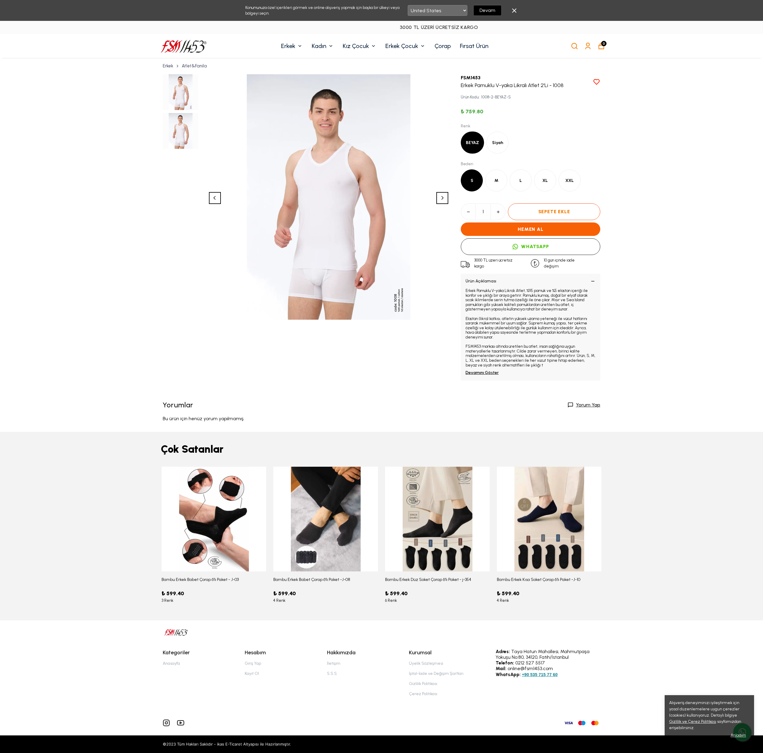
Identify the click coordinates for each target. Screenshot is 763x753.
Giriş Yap (253, 663)
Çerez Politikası (423, 693)
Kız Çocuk (356, 46)
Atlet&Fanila (194, 66)
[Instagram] (166, 722)
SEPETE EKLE (554, 211)
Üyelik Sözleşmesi (426, 663)
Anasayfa (171, 663)
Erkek (288, 46)
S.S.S (332, 673)
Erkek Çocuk (401, 46)
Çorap (443, 46)
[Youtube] (180, 722)
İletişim (333, 663)
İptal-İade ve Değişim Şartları (436, 673)
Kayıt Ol (252, 673)
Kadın (319, 46)
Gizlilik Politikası (423, 683)
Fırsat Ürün (474, 46)
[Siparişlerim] (588, 46)
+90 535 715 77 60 (540, 674)
